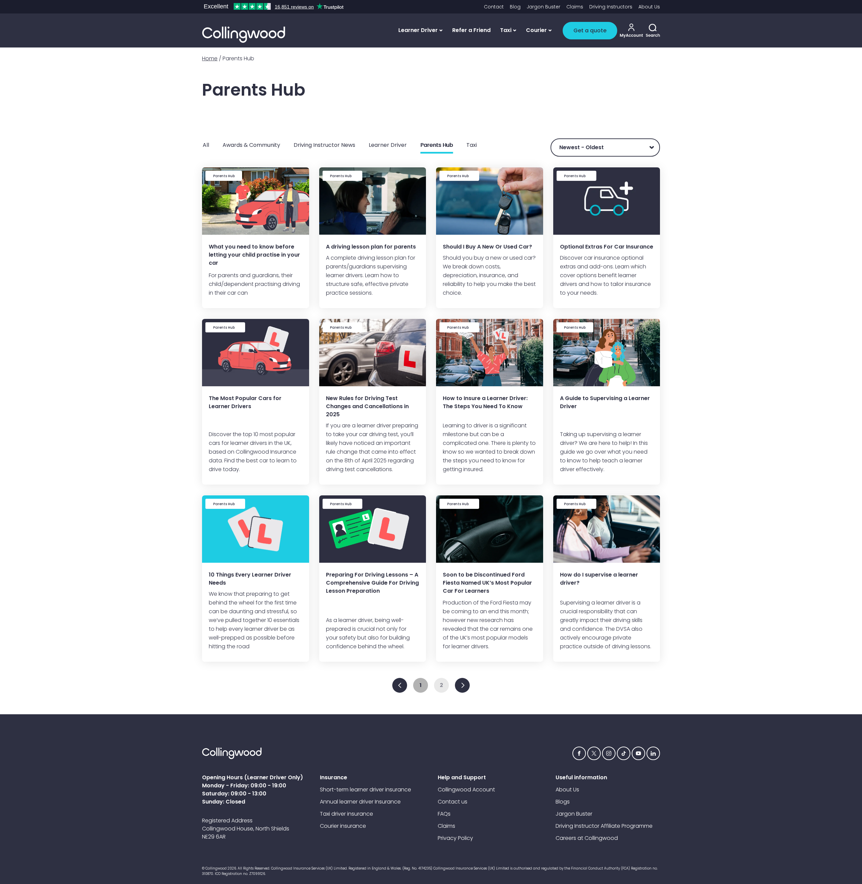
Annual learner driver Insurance (360, 802)
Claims (574, 6)
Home (210, 58)
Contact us (452, 802)
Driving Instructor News (324, 145)
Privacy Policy (455, 838)
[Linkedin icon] (653, 753)
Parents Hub (436, 145)
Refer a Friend (471, 30)
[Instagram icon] (609, 753)
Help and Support (462, 777)
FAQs (444, 814)
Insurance (333, 777)
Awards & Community (251, 145)
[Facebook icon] (579, 753)
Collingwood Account (466, 789)
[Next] (462, 685)
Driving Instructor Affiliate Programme (604, 826)
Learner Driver (388, 145)
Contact (494, 6)
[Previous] (399, 685)
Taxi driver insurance (346, 814)
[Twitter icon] (594, 753)
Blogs (563, 802)
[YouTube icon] (638, 753)
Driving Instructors (610, 6)
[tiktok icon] (623, 753)
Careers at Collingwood (587, 838)
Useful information (581, 777)
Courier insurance (343, 826)
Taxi (471, 145)
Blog (515, 6)
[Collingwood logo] (243, 34)
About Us (649, 6)
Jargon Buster (543, 6)
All (206, 145)
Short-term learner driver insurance (365, 789)
